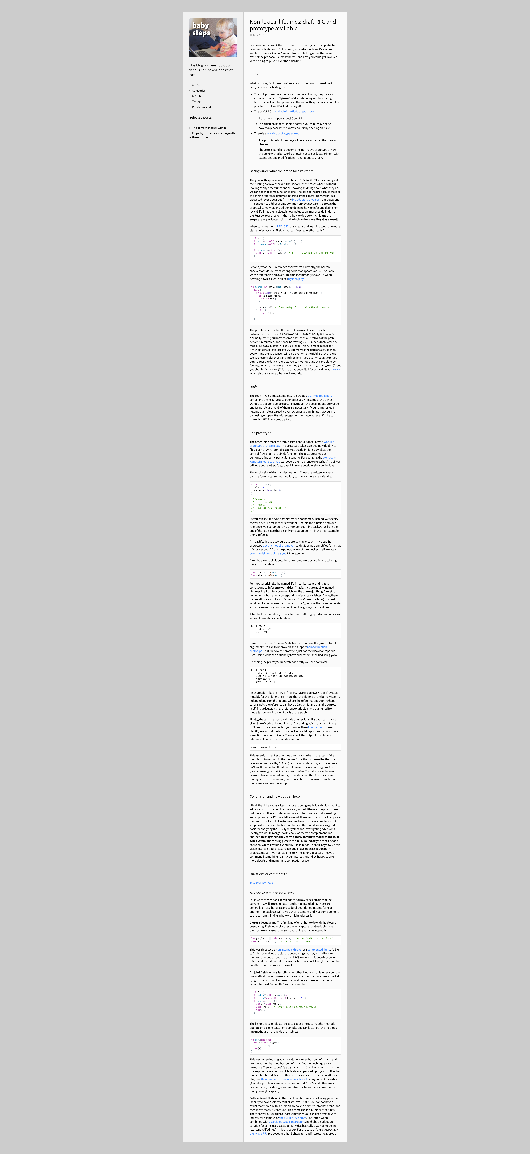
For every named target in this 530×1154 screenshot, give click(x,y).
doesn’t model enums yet (278, 546)
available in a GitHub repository (294, 111)
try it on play (296, 279)
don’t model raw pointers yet (268, 553)
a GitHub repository (320, 396)
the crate (292, 1118)
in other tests (316, 727)
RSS (194, 107)
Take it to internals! (262, 883)
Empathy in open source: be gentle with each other (212, 135)
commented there (319, 950)
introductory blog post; (306, 200)
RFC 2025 (283, 226)
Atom (201, 107)
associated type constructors (287, 1122)
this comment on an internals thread (284, 1079)
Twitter (196, 101)
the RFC (259, 1134)
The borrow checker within (209, 128)
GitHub (196, 96)
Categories (199, 91)
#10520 (335, 369)
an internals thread (290, 950)
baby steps (201, 29)
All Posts (197, 85)
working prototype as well (283, 133)
